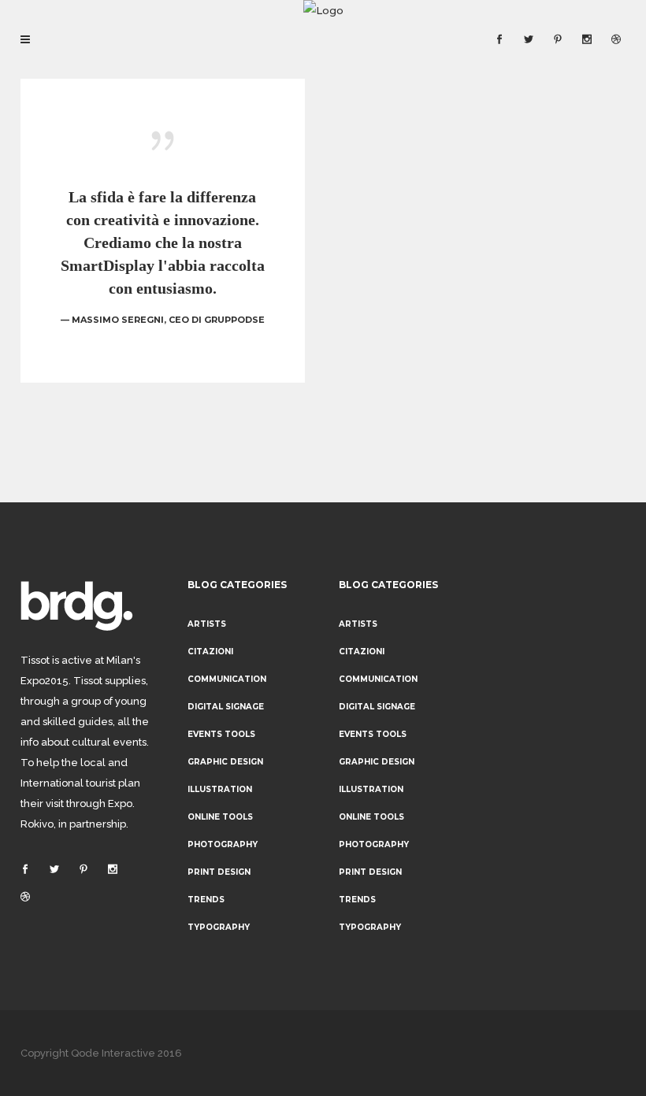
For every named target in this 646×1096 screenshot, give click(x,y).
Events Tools (221, 734)
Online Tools (220, 817)
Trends (206, 899)
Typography (218, 927)
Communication (226, 679)
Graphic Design (225, 762)
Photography (222, 844)
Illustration (219, 789)
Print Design (219, 872)
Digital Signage (225, 707)
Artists (206, 624)
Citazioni (210, 651)
